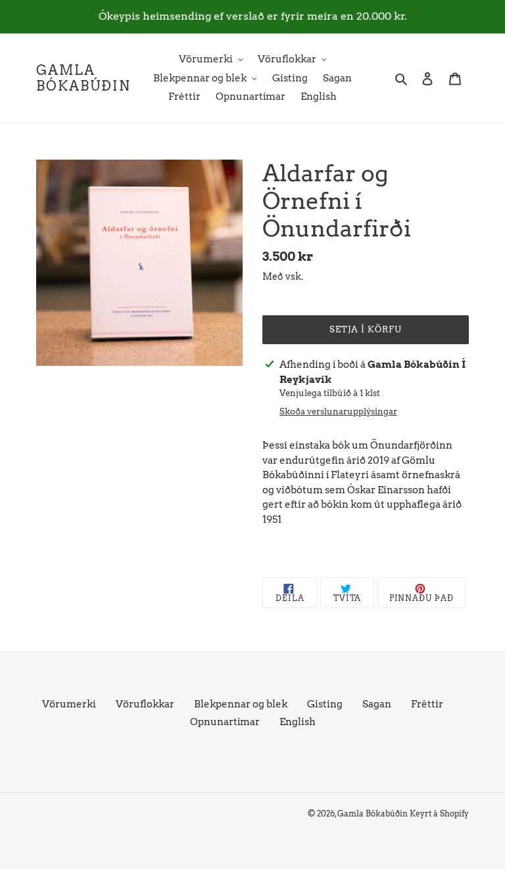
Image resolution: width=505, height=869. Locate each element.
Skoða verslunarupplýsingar (338, 411)
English (297, 722)
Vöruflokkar (145, 704)
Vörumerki (69, 704)
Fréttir (427, 704)
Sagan (376, 704)
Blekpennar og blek (240, 704)
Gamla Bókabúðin (83, 78)
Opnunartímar (225, 722)
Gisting (325, 704)
